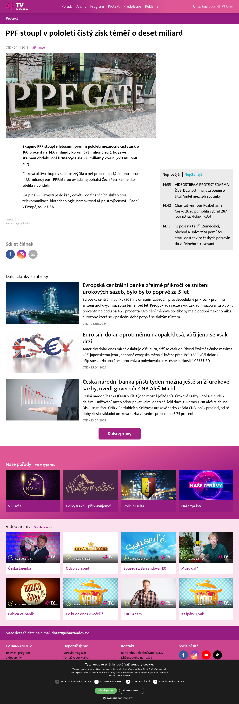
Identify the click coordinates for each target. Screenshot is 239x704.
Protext (114, 6)
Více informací (123, 675)
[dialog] (119, 682)
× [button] (235, 663)
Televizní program (18, 653)
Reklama (152, 6)
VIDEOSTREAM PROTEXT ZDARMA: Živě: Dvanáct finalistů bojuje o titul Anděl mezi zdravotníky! (202, 190)
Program (97, 6)
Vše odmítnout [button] (131, 690)
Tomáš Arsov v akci (76, 658)
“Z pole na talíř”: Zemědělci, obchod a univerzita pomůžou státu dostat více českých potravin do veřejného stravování (202, 235)
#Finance (38, 48)
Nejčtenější (194, 174)
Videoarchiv (14, 658)
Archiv (81, 6)
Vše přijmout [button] (105, 690)
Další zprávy (120, 433)
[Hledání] (194, 6)
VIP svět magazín (74, 653)
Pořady (67, 6)
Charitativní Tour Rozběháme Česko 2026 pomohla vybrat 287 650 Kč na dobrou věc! (201, 211)
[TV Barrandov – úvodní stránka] (17, 6)
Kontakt (127, 646)
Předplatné (132, 6)
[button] (119, 698)
